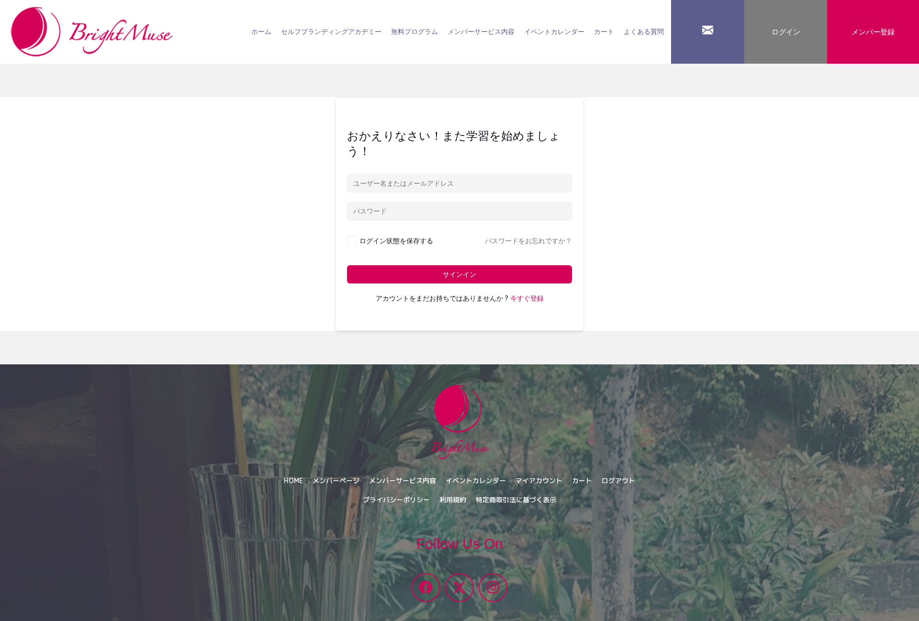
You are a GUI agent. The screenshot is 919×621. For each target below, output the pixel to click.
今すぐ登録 (527, 298)
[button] (426, 587)
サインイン (459, 274)
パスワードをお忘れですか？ (528, 241)
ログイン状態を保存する (396, 241)
